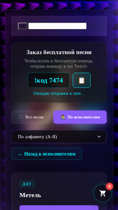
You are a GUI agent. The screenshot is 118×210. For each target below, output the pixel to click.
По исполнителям (80, 117)
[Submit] (22, 26)
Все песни (30, 117)
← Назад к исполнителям (47, 153)
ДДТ (27, 184)
